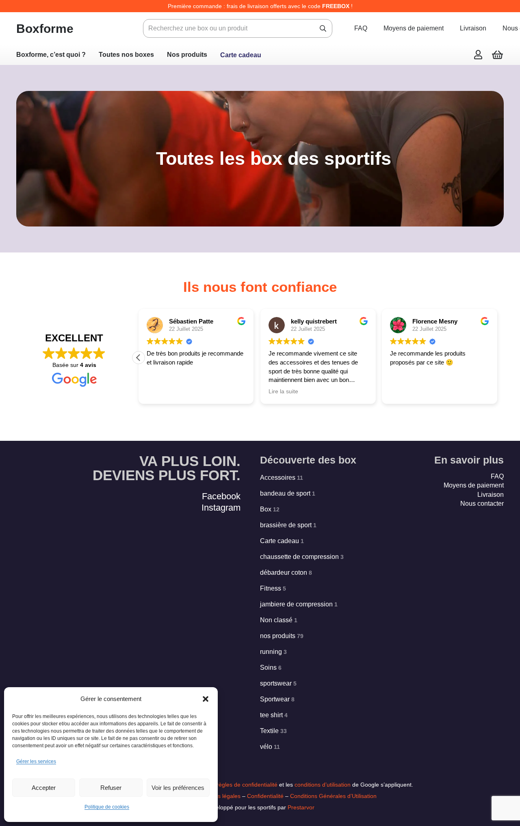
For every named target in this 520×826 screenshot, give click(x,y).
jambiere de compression (299, 604)
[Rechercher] (323, 28)
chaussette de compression (302, 556)
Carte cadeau (282, 540)
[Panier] (497, 55)
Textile (273, 730)
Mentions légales (218, 796)
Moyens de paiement (474, 485)
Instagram (221, 508)
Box (270, 509)
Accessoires (281, 477)
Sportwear (277, 699)
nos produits (281, 635)
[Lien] (478, 55)
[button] (206, 699)
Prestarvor (301, 807)
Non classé (278, 620)
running (273, 651)
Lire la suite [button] (283, 391)
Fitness (273, 588)
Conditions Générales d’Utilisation (333, 796)
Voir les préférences (178, 787)
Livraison (490, 494)
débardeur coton (286, 572)
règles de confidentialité (247, 784)
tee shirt (274, 715)
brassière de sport (288, 525)
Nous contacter (482, 503)
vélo (270, 746)
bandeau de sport (287, 493)
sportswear (278, 683)
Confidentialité (265, 796)
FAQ (497, 476)
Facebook (221, 496)
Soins (271, 667)
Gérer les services (36, 761)
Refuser (110, 787)
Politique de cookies (106, 807)
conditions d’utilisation (323, 784)
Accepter (44, 787)
